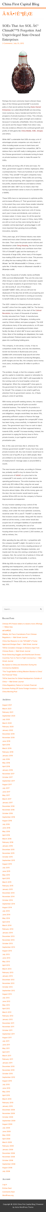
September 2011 (8, 1034)
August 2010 (7, 1081)
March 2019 (6, 748)
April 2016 (6, 835)
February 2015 (7, 886)
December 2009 (8, 1110)
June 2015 (6, 871)
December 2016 (8, 806)
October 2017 (7, 777)
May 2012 (6, 1005)
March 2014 (6, 925)
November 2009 (8, 1113)
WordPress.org (7, 1195)
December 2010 (8, 1066)
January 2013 (7, 976)
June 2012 (6, 1001)
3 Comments (7, 43)
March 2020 (7, 723)
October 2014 (7, 900)
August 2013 (7, 951)
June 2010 (6, 1088)
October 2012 (7, 987)
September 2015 (8, 860)
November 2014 (8, 896)
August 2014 (7, 907)
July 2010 (6, 1084)
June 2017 (6, 792)
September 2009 (8, 1121)
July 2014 (6, 911)
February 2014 (7, 929)
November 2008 (8, 1157)
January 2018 (7, 770)
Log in (4, 1184)
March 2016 (6, 839)
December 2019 (8, 734)
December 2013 (8, 936)
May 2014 (6, 918)
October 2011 (7, 1030)
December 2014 (8, 893)
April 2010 (6, 1095)
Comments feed (8, 1192)
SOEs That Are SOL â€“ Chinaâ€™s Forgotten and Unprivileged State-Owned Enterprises (21, 32)
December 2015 (8, 849)
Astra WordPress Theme (24, 1207)
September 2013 (8, 947)
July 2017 (6, 788)
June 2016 (6, 828)
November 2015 (8, 853)
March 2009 (7, 1142)
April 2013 (6, 965)
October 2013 (7, 943)
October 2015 (7, 857)
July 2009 (6, 1128)
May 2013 (6, 961)
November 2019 (8, 737)
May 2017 (6, 795)
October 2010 (7, 1074)
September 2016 (8, 817)
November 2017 (8, 774)
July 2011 (5, 1041)
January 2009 (7, 1149)
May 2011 (6, 1048)
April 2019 (6, 745)
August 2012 (7, 994)
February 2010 (7, 1103)
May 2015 (6, 875)
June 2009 (6, 1131)
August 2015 (7, 864)
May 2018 (6, 763)
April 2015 (6, 878)
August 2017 (7, 784)
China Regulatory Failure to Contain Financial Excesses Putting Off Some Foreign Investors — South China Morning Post (23, 688)
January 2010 (7, 1106)
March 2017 (6, 799)
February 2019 (7, 752)
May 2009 (6, 1135)
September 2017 (8, 781)
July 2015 (6, 868)
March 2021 (6, 709)
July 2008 (6, 1171)
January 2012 (7, 1019)
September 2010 (8, 1077)
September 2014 (8, 904)
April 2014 (6, 922)
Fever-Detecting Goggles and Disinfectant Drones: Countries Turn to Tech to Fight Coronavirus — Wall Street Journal (21, 658)
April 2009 (6, 1139)
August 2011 (7, 1037)
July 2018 (6, 759)
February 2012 (7, 1016)
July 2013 (6, 954)
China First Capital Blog (20, 3)
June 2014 (6, 915)
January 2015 (7, 889)
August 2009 (7, 1124)
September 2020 (8, 716)
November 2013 (8, 940)
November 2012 (8, 983)
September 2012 (8, 990)
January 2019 (7, 756)
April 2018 (6, 766)
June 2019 (6, 741)
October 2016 (7, 813)
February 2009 (8, 1146)
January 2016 (7, 846)
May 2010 (6, 1092)
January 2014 (7, 933)
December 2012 (8, 980)
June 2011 (6, 1045)
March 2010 (6, 1099)
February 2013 (7, 972)
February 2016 (7, 842)
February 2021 (7, 712)
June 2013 (6, 958)
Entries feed (6, 1188)
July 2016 (6, 824)
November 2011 (8, 1027)
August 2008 (7, 1168)
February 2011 (7, 1059)
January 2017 (7, 802)
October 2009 (7, 1117)
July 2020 (6, 719)
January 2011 (7, 1063)
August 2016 (7, 821)
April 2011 (6, 1052)
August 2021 (7, 705)
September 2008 (8, 1164)
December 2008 (8, 1153)
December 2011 (8, 1023)
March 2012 (6, 1012)
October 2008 (7, 1160)
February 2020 (8, 727)
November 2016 (8, 810)
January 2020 (7, 730)
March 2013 (6, 969)
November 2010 (8, 1070)
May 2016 (6, 831)
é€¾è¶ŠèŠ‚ (6, 630)
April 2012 (6, 1008)
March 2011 (6, 1056)
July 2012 (6, 998)
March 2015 (6, 882)
